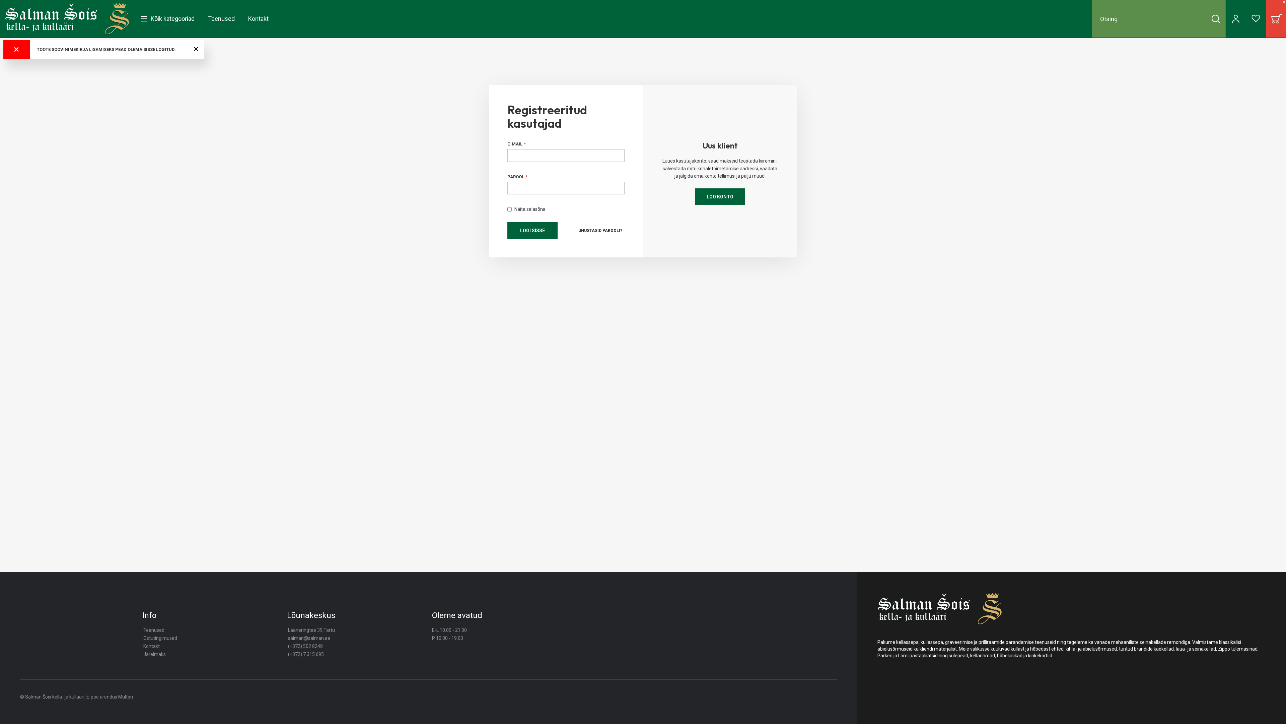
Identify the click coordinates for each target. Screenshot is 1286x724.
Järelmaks (154, 654)
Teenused (153, 630)
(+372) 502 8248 (305, 646)
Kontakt (151, 646)
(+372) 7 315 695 (306, 654)
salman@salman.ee (309, 638)
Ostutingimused (160, 638)
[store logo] (67, 19)
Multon (125, 697)
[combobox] (1159, 19)
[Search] (1216, 19)
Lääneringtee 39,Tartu (311, 630)
